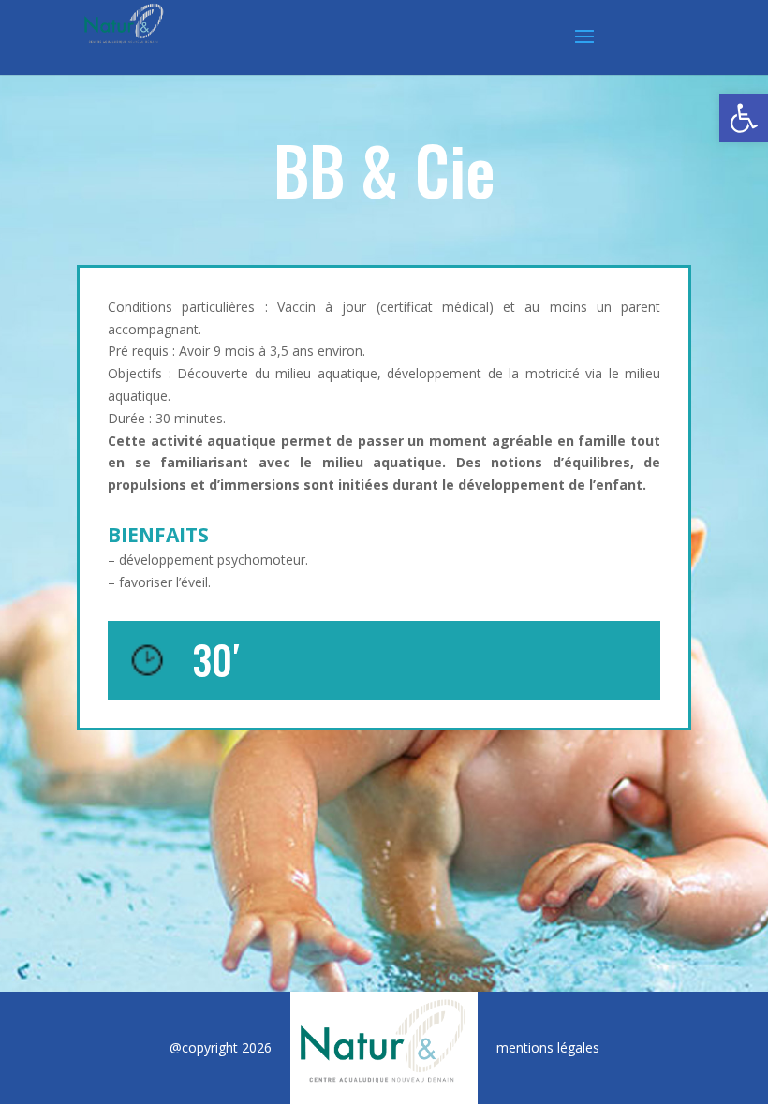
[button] (743, 118)
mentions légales (547, 1047)
